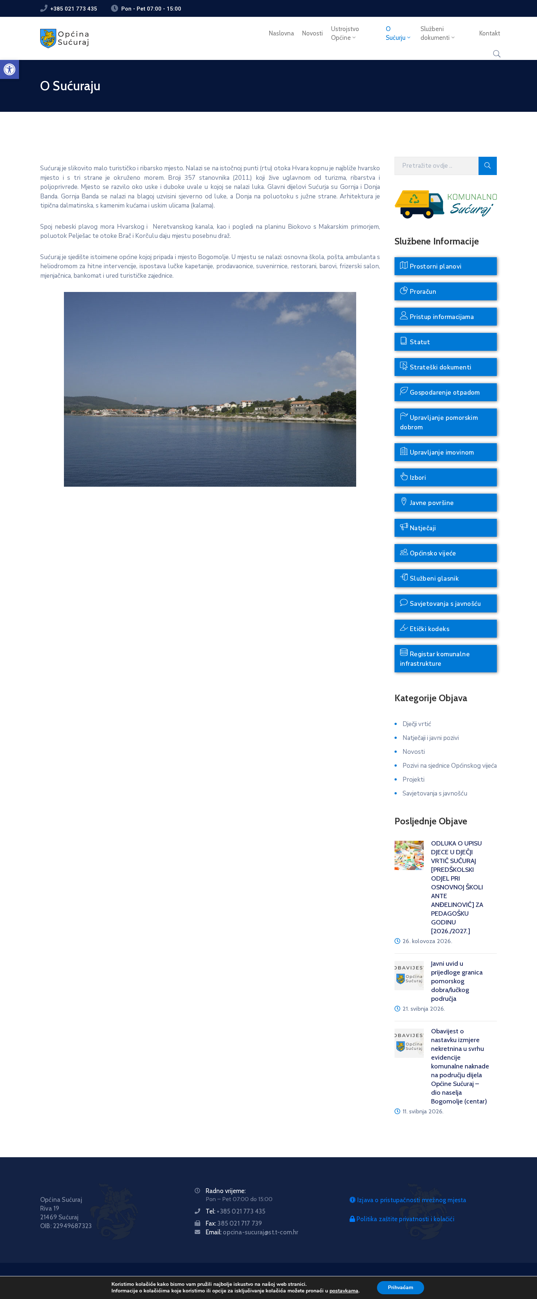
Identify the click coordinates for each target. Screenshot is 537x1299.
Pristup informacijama (441, 317)
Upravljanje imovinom (441, 452)
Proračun (422, 292)
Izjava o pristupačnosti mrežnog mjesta (411, 1200)
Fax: (234, 1223)
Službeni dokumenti (435, 33)
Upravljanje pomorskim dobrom (439, 423)
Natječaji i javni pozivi (431, 738)
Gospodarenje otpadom (444, 392)
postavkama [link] (344, 1290)
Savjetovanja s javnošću (444, 604)
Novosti (312, 33)
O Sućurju (395, 33)
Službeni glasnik (433, 578)
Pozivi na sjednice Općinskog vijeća (450, 765)
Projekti (413, 779)
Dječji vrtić (417, 724)
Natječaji (422, 528)
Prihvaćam (400, 1287)
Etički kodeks (428, 629)
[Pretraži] (488, 166)
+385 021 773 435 (73, 8)
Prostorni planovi (434, 266)
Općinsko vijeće (432, 553)
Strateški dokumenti (439, 367)
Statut (419, 342)
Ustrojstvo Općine (345, 33)
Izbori (417, 478)
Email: (252, 1232)
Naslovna (281, 33)
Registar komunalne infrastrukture (435, 659)
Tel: (235, 1211)
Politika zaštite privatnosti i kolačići (404, 1219)
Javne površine (431, 503)
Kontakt (489, 33)
